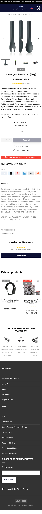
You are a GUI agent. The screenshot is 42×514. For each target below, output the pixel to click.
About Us (5, 384)
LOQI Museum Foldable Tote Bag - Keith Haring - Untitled (31, 302)
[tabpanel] (10, 296)
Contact (5, 389)
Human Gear (23, 125)
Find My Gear (7, 422)
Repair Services (7, 438)
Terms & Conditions (9, 448)
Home (9, 14)
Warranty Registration (10, 453)
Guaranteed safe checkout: (13, 164)
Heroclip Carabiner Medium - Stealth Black (10, 301)
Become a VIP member (10, 379)
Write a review (21, 255)
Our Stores (6, 394)
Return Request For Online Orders (14, 427)
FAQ (3, 417)
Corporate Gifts (7, 400)
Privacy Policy (7, 432)
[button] (17, 84)
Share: (4, 170)
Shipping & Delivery (9, 443)
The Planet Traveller (21, 7)
